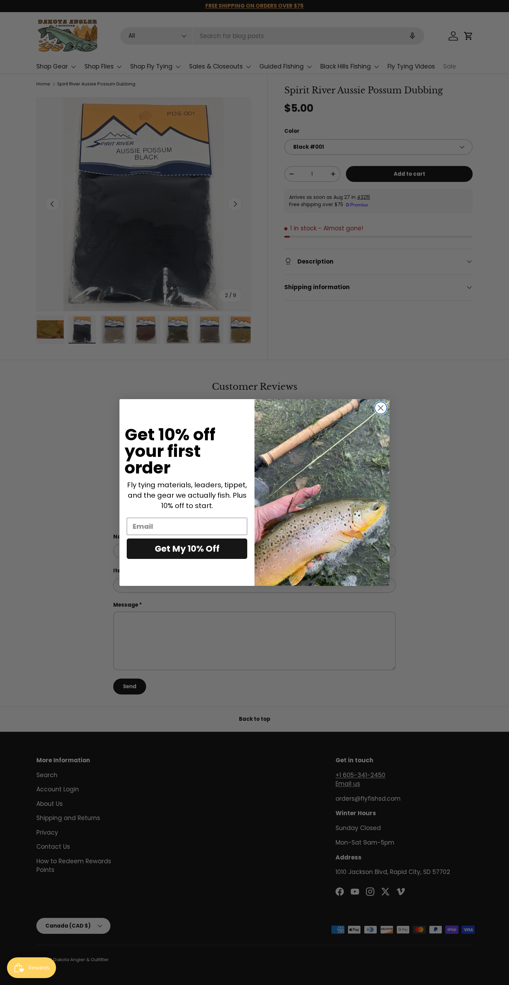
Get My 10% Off (187, 549)
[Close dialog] (381, 408)
